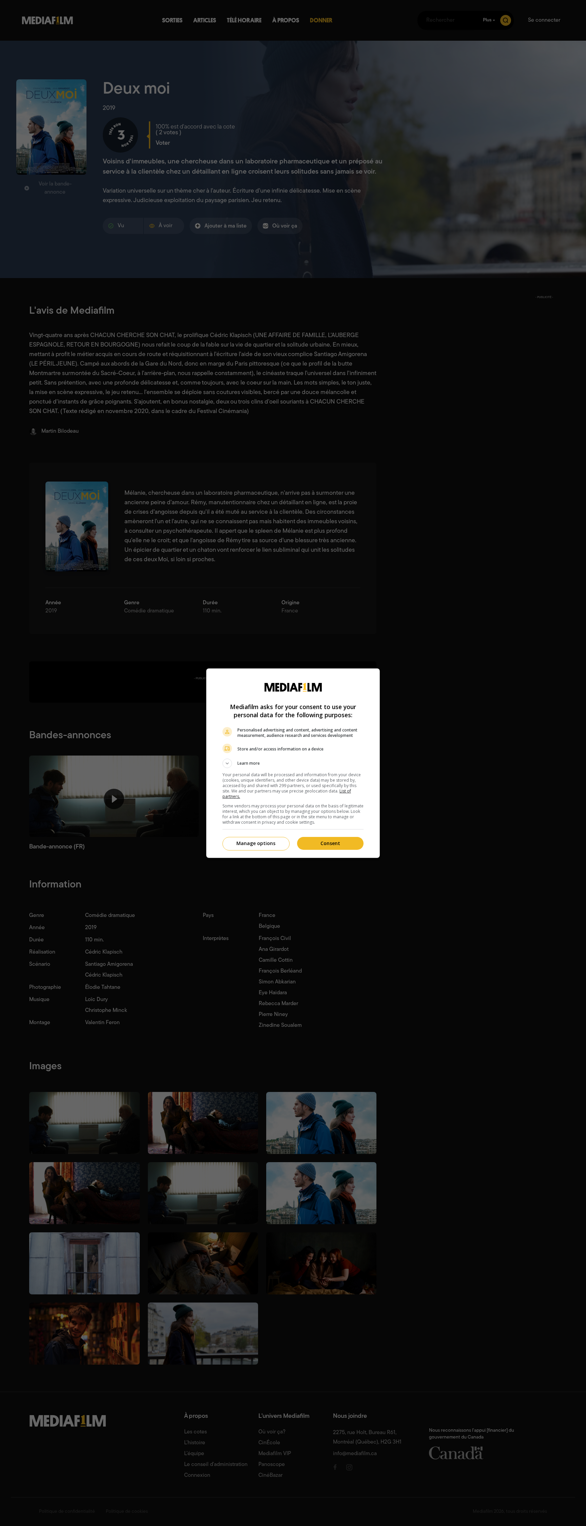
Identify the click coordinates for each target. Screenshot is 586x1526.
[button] (293, 763)
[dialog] (293, 763)
